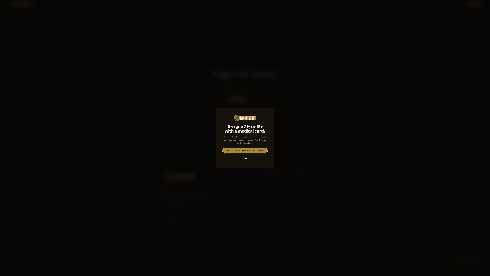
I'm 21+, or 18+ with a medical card (245, 151)
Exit (245, 158)
